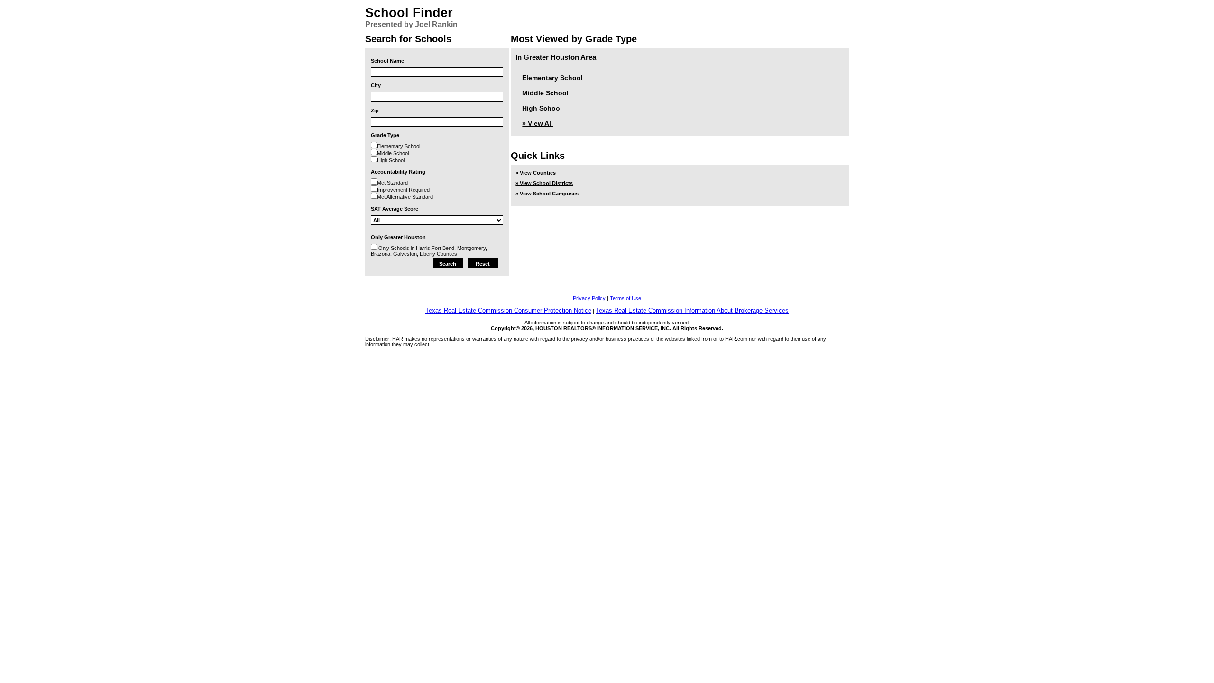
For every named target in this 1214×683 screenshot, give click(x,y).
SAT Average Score (394, 209)
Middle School (545, 93)
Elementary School (552, 78)
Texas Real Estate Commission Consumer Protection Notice (508, 310)
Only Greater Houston (398, 237)
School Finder (409, 13)
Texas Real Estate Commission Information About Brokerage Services (692, 310)
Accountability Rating (398, 172)
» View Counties (535, 172)
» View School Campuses (547, 193)
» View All (537, 123)
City (376, 85)
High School (542, 108)
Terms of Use (625, 298)
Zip (375, 110)
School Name (387, 61)
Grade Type (385, 135)
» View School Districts (544, 183)
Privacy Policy (589, 298)
